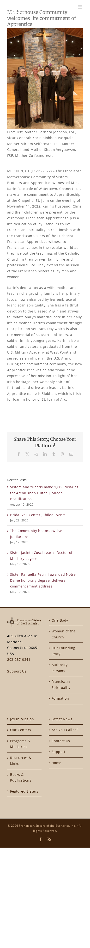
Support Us (16, 671)
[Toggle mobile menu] (80, 6)
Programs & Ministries (20, 744)
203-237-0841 (18, 659)
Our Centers (20, 730)
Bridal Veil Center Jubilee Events (38, 515)
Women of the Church (64, 634)
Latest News (62, 719)
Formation (60, 698)
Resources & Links (20, 760)
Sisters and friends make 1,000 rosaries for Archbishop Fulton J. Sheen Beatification (44, 493)
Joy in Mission (22, 719)
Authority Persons (60, 667)
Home (56, 762)
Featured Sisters (24, 791)
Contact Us (61, 741)
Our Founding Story (63, 651)
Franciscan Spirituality (61, 684)
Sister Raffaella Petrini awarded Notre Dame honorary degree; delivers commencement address (43, 580)
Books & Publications (20, 777)
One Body (60, 620)
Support (59, 751)
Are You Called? (65, 730)
